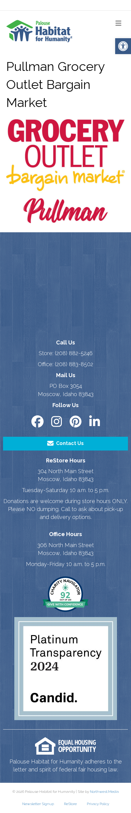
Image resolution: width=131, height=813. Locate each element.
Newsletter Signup (38, 804)
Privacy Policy (98, 804)
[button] (123, 46)
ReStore (70, 804)
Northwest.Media (104, 791)
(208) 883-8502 (74, 364)
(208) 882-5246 (74, 353)
